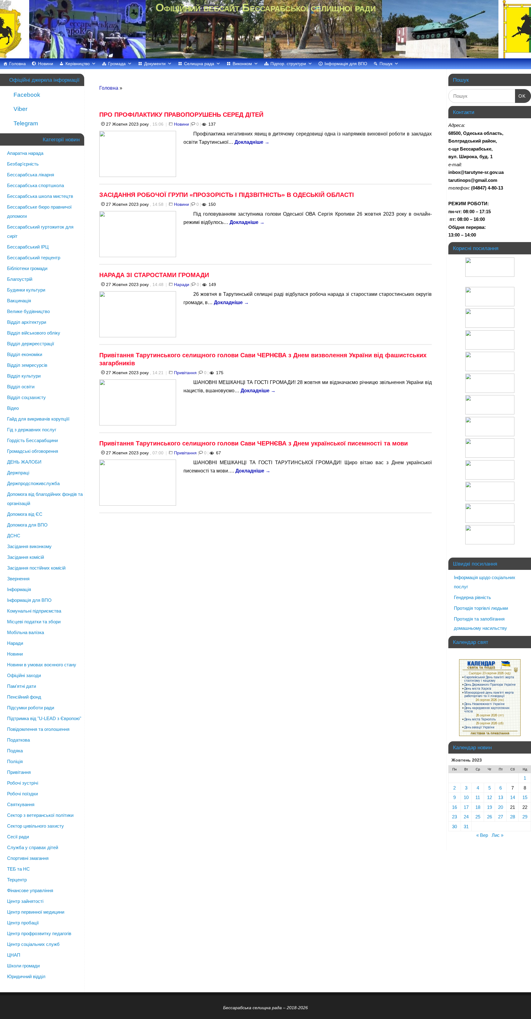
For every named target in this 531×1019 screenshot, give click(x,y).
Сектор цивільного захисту (35, 826)
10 (466, 797)
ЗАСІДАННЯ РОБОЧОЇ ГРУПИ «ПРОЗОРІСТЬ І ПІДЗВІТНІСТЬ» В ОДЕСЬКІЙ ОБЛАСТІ (226, 194)
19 (489, 807)
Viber (19, 109)
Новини (45, 63)
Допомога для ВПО (27, 524)
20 (500, 807)
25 (477, 816)
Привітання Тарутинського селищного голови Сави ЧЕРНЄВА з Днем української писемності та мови (253, 443)
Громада (117, 63)
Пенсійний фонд (24, 697)
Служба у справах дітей (32, 847)
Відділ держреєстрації (30, 343)
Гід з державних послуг (31, 429)
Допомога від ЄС (24, 514)
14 (512, 797)
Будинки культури (26, 289)
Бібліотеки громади (27, 268)
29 (524, 816)
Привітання (185, 372)
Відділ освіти (20, 386)
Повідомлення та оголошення (38, 729)
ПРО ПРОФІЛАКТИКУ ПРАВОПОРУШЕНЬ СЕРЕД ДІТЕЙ (181, 114)
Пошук (386, 63)
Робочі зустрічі (22, 783)
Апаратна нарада (25, 153)
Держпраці (18, 472)
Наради (181, 284)
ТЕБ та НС (18, 869)
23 (454, 816)
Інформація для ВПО (345, 63)
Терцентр (17, 879)
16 (454, 807)
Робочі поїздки (22, 793)
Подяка (15, 750)
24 (466, 816)
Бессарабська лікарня (30, 174)
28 (512, 816)
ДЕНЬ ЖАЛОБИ (24, 461)
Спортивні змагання (28, 858)
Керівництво (77, 63)
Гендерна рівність (472, 597)
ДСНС (13, 535)
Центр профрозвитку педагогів (39, 933)
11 (477, 797)
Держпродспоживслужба (33, 483)
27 (500, 816)
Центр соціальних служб (33, 944)
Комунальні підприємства (34, 610)
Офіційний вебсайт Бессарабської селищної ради (265, 7)
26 (489, 816)
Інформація (19, 589)
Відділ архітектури (26, 322)
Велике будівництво (28, 311)
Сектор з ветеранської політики (40, 815)
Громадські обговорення (32, 451)
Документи (155, 63)
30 (454, 826)
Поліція (15, 761)
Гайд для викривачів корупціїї (38, 418)
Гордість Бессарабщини (32, 440)
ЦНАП (13, 955)
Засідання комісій (25, 557)
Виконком (242, 63)
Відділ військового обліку (33, 332)
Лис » (497, 835)
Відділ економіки (24, 354)
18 (477, 807)
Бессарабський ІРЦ (28, 246)
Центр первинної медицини (35, 912)
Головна (17, 63)
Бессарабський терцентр (33, 257)
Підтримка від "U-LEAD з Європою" (44, 718)
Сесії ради (18, 836)
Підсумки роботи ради (30, 707)
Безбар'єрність (23, 164)
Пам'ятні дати (21, 686)
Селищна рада (199, 63)
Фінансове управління (30, 890)
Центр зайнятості (25, 901)
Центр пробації (23, 922)
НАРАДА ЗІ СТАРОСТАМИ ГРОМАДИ (154, 275)
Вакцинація (19, 300)
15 (524, 797)
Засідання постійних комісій (36, 567)
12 (489, 797)
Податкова (18, 740)
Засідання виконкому (29, 546)
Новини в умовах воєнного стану (41, 664)
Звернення (18, 578)
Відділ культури (24, 375)
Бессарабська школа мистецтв (40, 196)
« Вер (482, 835)
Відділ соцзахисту (26, 397)
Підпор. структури (288, 63)
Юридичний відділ (26, 976)
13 (500, 797)
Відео (13, 408)
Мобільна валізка (25, 632)
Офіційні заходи (24, 675)
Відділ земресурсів (27, 365)
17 (466, 807)
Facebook (26, 95)
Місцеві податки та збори (34, 621)
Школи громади (23, 965)
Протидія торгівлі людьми (481, 608)
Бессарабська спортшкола (35, 185)
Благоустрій (19, 279)
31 (466, 826)
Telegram (25, 123)
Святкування (20, 804)
